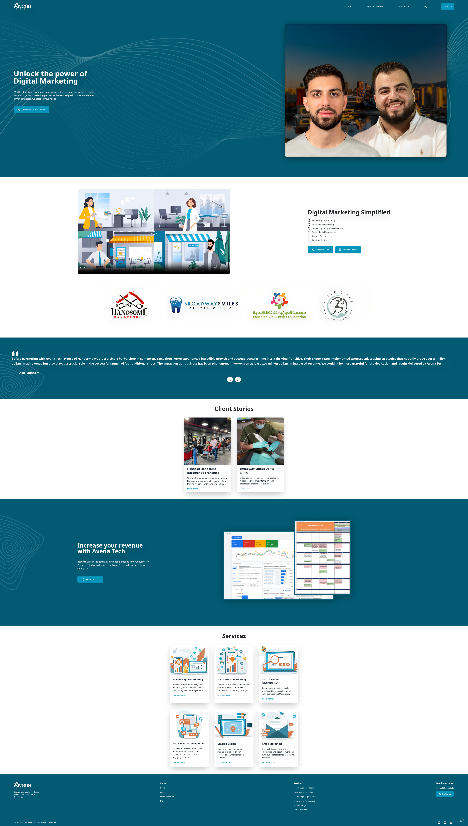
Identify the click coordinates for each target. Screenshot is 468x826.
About (348, 6)
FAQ (425, 6)
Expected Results (374, 6)
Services (401, 6)
